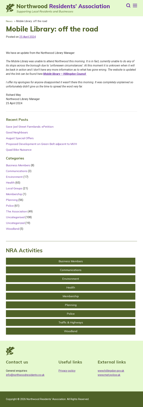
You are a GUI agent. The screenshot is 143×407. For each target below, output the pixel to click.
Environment (14, 176)
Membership (14, 194)
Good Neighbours (17, 132)
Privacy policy (67, 370)
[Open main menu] (135, 5)
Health (10, 182)
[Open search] (128, 5)
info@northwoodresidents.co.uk (25, 375)
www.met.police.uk (109, 375)
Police (10, 205)
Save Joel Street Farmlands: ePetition (30, 126)
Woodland (12, 228)
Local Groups (14, 188)
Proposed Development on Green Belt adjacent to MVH (41, 144)
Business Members (18, 165)
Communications (16, 171)
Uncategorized (15, 223)
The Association (16, 211)
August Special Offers (20, 138)
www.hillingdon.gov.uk (111, 370)
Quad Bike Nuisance (19, 149)
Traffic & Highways (70, 322)
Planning (12, 200)
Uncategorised (15, 217)
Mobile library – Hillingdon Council (64, 74)
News (9, 21)
